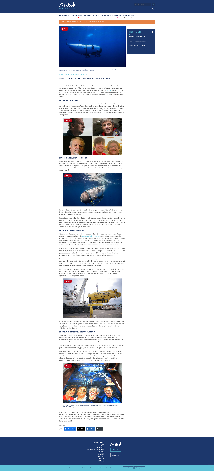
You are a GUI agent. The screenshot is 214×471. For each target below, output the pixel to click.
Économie (79, 15)
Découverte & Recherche (91, 15)
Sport (72, 15)
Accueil (63, 22)
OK (153, 4)
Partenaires (115, 455)
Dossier (125, 15)
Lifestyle (118, 15)
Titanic (108, 90)
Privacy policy (139, 468)
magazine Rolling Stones (90, 236)
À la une (132, 15)
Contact (115, 450)
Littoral (103, 15)
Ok (128, 468)
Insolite (110, 15)
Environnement (64, 15)
